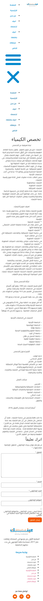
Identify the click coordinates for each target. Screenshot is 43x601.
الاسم (39, 481)
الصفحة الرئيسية (13, 7)
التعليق (38, 452)
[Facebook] (28, 596)
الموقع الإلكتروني (35, 500)
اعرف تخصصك (13, 24)
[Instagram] (21, 596)
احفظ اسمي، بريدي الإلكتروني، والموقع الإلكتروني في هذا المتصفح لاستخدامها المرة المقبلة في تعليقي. (23, 513)
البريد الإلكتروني (35, 491)
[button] (13, 68)
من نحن (13, 15)
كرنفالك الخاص (13, 45)
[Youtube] (15, 596)
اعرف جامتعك (14, 34)
